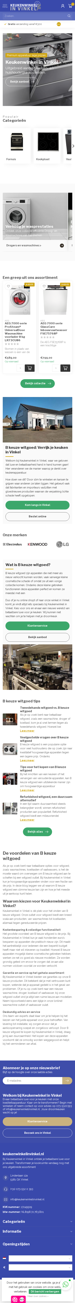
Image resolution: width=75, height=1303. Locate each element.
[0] (70, 5)
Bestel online (37, 516)
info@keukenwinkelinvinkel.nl (27, 1199)
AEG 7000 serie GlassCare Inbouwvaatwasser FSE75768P (53, 328)
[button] (65, 1284)
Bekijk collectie (35, 383)
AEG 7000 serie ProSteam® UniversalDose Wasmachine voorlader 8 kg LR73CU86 (16, 332)
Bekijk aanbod (37, 637)
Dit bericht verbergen (45, 1291)
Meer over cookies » (38, 1296)
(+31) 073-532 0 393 (21, 1189)
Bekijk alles (35, 831)
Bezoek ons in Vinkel (37, 1132)
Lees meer (27, 730)
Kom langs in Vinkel (37, 505)
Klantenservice (37, 625)
